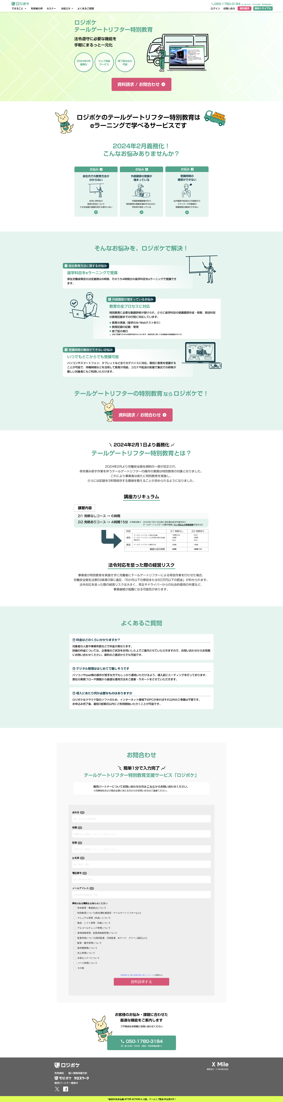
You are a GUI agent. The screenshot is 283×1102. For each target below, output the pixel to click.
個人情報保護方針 (77, 1073)
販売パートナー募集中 (66, 1083)
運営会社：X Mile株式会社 (217, 1069)
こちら (151, 787)
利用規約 (59, 1073)
